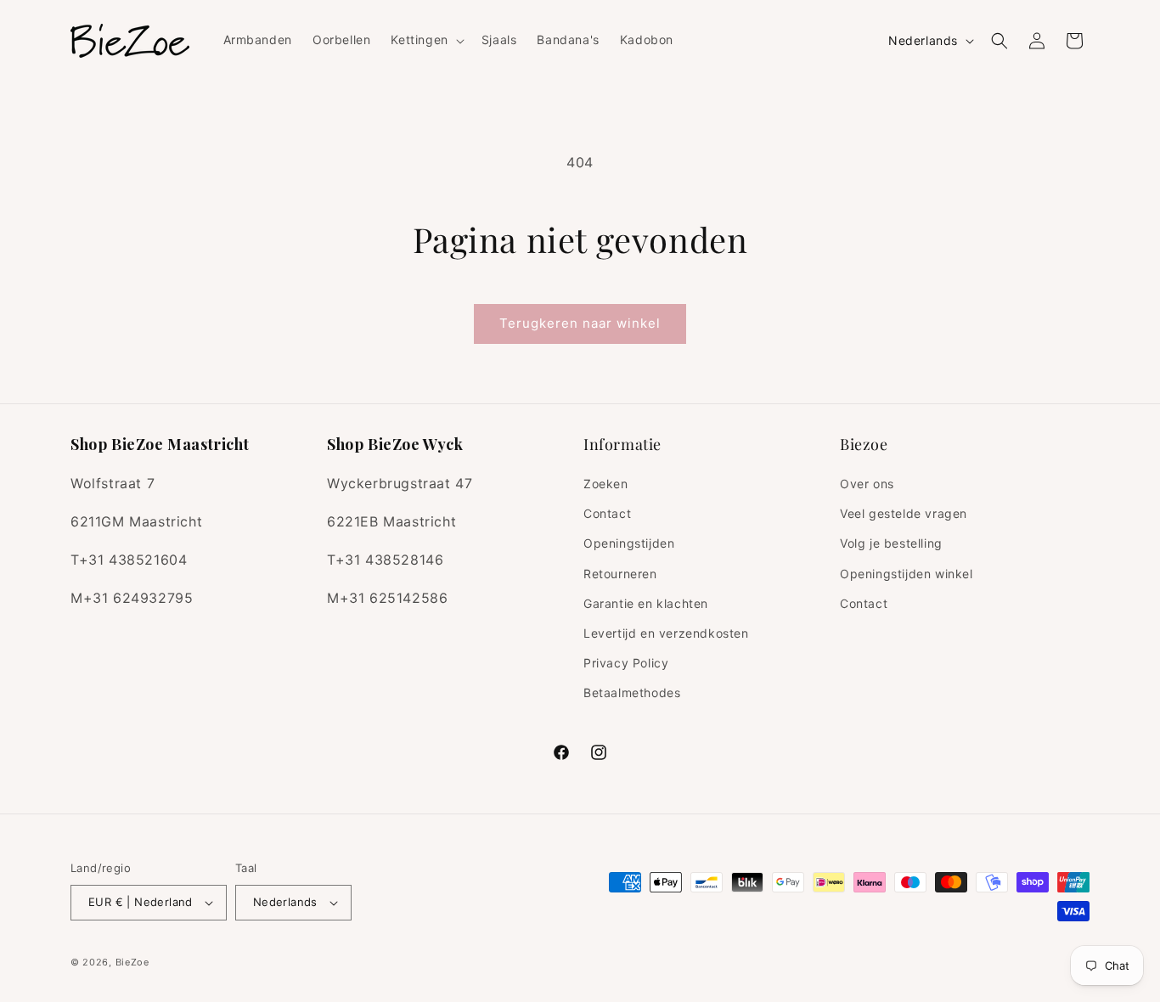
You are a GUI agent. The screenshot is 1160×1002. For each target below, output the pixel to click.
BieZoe (132, 962)
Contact (607, 513)
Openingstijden (628, 544)
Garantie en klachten (645, 603)
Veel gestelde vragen (903, 513)
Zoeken (605, 483)
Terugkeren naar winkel (580, 323)
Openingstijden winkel (906, 573)
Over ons (867, 483)
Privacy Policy (625, 663)
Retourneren (620, 573)
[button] (425, 40)
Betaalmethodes (631, 693)
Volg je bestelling (891, 544)
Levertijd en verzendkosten (666, 633)
